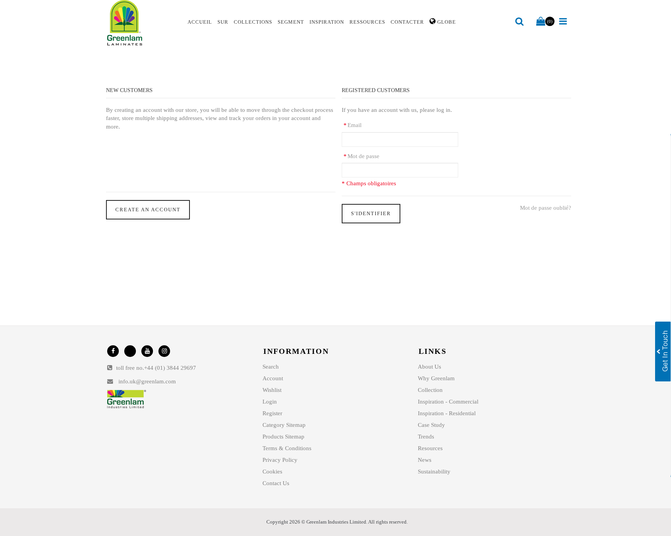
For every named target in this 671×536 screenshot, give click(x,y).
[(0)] (540, 21)
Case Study (431, 425)
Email (352, 125)
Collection (430, 390)
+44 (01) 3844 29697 (170, 368)
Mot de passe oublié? (545, 208)
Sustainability (434, 471)
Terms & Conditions (286, 448)
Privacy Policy (279, 460)
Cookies (272, 471)
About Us (429, 367)
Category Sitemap (284, 425)
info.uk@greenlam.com (147, 381)
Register (272, 413)
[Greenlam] (143, 23)
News (424, 460)
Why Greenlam (436, 378)
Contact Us (275, 483)
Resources (430, 448)
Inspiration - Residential (447, 413)
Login (269, 402)
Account (272, 378)
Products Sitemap (283, 436)
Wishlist (272, 390)
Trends (426, 436)
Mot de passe (361, 156)
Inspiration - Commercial (448, 402)
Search (270, 367)
